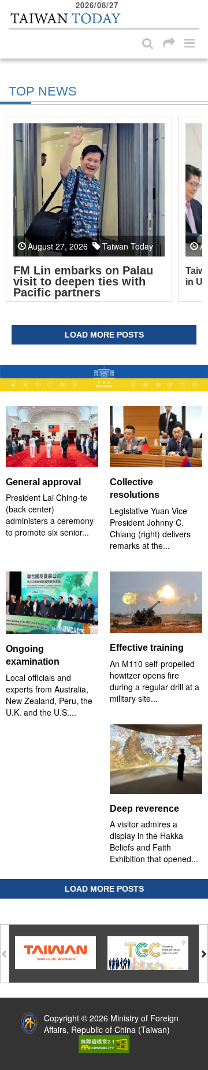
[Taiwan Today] (65, 19)
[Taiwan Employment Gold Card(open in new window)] (147, 952)
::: (12, 6)
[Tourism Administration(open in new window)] (55, 952)
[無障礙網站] (104, 1043)
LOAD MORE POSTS (104, 334)
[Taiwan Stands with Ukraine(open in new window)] (104, 378)
